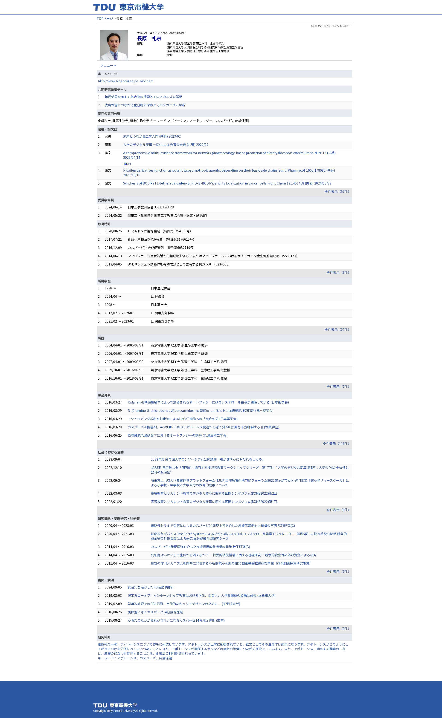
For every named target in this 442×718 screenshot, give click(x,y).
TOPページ (105, 18)
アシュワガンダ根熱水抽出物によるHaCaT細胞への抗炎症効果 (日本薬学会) (183, 418)
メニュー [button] (106, 65)
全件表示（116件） (337, 443)
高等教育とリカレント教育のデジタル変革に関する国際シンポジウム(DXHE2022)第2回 (214, 493)
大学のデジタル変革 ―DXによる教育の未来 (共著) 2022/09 (165, 144)
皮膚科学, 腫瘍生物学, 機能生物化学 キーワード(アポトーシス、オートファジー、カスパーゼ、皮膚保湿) (173, 120)
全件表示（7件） (339, 386)
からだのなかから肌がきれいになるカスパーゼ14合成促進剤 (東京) (176, 620)
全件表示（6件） (339, 272)
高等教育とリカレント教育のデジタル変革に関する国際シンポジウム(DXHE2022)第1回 (214, 501)
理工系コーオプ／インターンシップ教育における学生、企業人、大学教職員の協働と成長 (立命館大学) (202, 595)
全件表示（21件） (338, 329)
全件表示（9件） (339, 510)
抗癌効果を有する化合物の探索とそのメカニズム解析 (143, 96)
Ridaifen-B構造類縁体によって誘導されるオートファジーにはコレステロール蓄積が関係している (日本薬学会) (208, 402)
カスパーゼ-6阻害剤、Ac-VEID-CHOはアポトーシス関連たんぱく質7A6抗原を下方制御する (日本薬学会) (203, 427)
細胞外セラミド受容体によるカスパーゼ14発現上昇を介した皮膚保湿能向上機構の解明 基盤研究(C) (223, 525)
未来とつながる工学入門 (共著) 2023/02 (152, 136)
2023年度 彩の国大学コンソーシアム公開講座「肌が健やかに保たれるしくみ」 (208, 459)
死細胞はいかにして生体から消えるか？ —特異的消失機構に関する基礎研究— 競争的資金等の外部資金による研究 (234, 555)
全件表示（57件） (338, 191)
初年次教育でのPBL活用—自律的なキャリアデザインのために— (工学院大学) (184, 603)
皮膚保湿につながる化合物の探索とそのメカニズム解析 (145, 105)
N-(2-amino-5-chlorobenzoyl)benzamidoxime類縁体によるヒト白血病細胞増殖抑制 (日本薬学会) (200, 410)
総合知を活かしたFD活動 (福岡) (151, 587)
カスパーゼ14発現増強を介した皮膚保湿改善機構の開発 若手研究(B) (200, 546)
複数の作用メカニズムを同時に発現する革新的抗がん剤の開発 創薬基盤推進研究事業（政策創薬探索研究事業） (232, 563)
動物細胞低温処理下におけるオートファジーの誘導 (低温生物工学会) (177, 435)
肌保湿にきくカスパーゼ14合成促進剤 (155, 612)
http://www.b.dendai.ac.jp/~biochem (126, 81)
